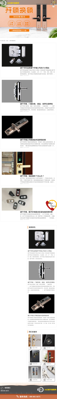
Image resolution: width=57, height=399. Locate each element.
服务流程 (19, 393)
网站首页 (3, 393)
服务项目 (13, 393)
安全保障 (8, 393)
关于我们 (24, 393)
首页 (7, 40)
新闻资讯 (29, 393)
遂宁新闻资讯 (12, 40)
